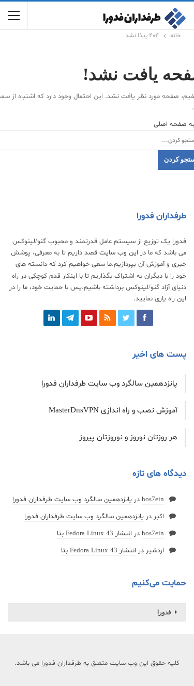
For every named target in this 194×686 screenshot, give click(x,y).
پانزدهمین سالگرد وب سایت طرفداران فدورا (109, 383)
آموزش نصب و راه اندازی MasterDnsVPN (113, 410)
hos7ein (153, 499)
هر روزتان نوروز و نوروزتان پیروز (128, 437)
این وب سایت (118, 253)
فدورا (164, 612)
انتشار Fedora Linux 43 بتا (94, 533)
